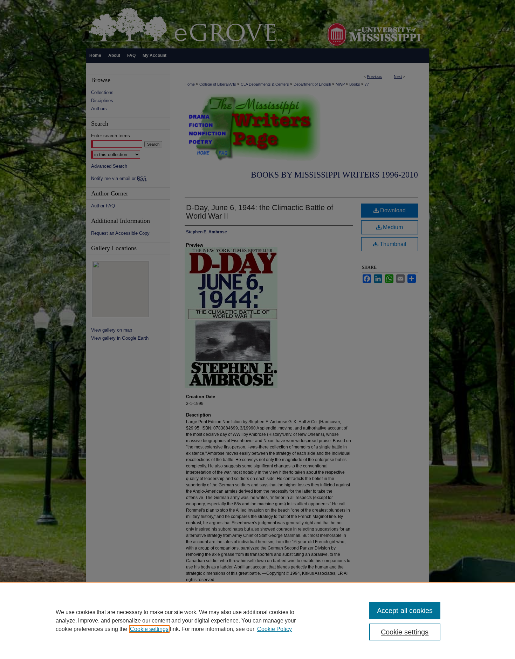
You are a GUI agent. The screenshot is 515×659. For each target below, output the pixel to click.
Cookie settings (149, 629)
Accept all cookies (405, 610)
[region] (257, 620)
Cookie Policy (274, 629)
